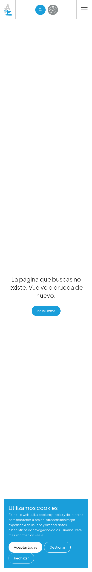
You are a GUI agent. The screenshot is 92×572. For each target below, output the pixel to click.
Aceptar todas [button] (25, 547)
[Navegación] (84, 9)
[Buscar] (40, 10)
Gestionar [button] (57, 547)
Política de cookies (58, 535)
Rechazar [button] (21, 558)
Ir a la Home (46, 311)
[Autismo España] (8, 10)
